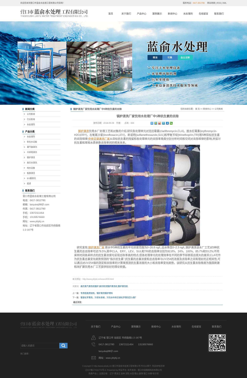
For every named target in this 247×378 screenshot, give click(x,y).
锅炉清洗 (31, 157)
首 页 (197, 109)
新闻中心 (172, 13)
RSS (219, 3)
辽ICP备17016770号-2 (95, 370)
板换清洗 (31, 173)
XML (224, 3)
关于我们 (126, 13)
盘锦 (141, 373)
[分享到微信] (171, 123)
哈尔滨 (156, 373)
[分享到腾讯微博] (163, 123)
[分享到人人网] (167, 123)
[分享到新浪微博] (159, 123)
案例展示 (157, 13)
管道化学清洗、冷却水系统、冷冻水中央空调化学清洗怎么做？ (108, 297)
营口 (145, 373)
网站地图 (211, 3)
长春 (150, 373)
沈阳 (127, 373)
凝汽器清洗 (32, 147)
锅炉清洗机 (123, 286)
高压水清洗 (32, 163)
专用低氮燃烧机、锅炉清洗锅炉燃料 (96, 293)
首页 (110, 13)
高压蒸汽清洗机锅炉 (89, 286)
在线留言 (203, 13)
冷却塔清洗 (32, 152)
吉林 (123, 373)
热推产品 (93, 373)
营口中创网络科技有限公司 (150, 370)
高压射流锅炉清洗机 (108, 286)
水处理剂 (188, 13)
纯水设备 (31, 168)
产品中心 (141, 13)
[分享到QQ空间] (155, 123)
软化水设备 (32, 142)
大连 (132, 373)
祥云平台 (122, 370)
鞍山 (136, 373)
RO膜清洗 (31, 178)
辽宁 (112, 373)
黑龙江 (117, 373)
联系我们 (219, 13)
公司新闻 (31, 114)
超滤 (29, 183)
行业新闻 (31, 119)
